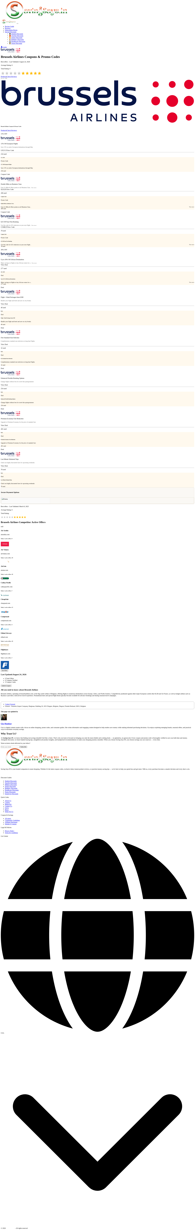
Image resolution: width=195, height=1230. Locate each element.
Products (3, 76)
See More (4, 670)
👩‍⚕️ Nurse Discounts (15, 43)
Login (5, 47)
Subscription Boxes (11, 30)
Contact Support (10, 704)
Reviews (7, 28)
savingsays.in (10, 1228)
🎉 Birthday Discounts (16, 39)
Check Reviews (12, 76)
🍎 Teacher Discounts (16, 36)
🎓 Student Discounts (16, 34)
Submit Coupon (6, 686)
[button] (97, 1033)
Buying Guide (9, 26)
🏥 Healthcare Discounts (17, 41)
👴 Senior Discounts (15, 38)
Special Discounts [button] (10, 32)
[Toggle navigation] (17, 23)
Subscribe (23, 747)
